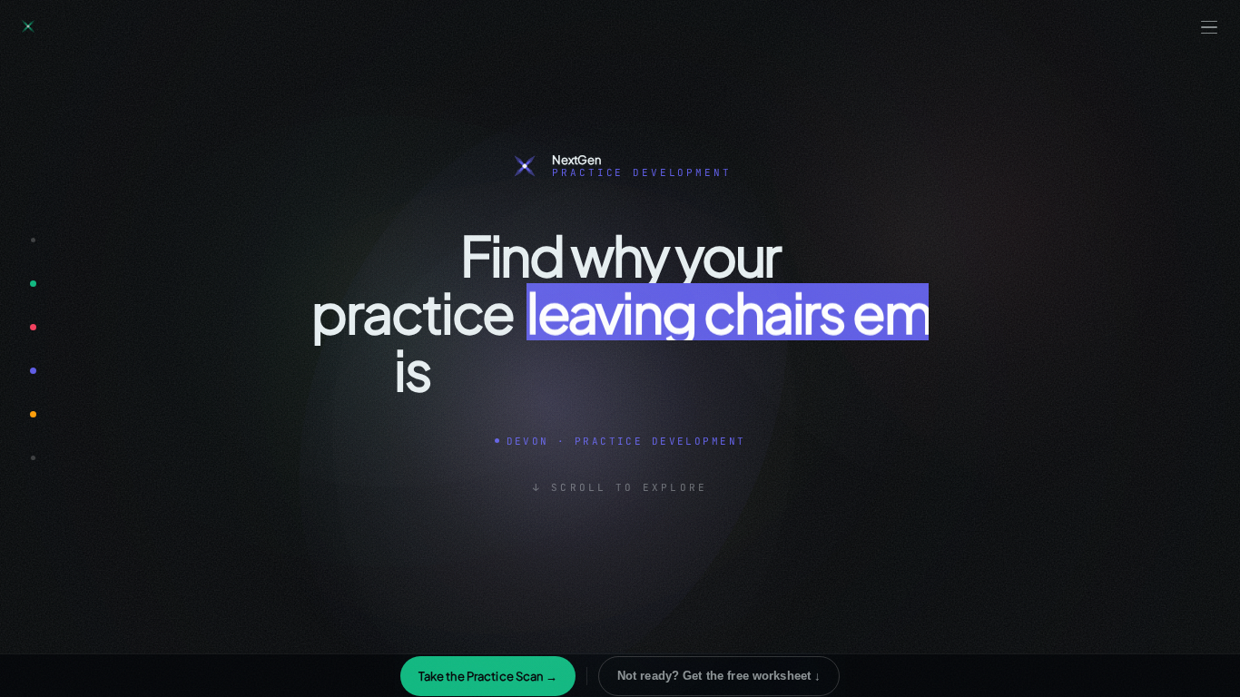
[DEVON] (33, 370)
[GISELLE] (33, 283)
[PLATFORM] (33, 457)
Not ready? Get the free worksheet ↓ (719, 675)
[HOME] (33, 240)
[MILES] (33, 327)
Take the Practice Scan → (487, 676)
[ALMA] (33, 414)
